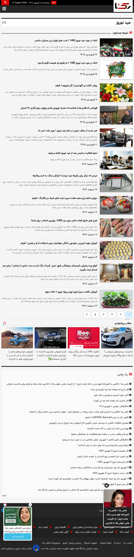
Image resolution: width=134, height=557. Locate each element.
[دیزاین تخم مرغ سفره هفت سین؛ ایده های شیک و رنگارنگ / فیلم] (116, 205)
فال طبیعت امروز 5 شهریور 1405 (113, 450)
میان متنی (109, 527)
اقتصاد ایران (60, 527)
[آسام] (36, 548)
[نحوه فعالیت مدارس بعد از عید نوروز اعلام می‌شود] (116, 160)
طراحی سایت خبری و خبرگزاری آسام (16, 548)
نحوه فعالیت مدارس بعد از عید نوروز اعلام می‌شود (72, 153)
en (53, 2)
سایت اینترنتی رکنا (90, 548)
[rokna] (123, 6)
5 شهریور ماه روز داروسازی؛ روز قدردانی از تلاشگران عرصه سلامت (99, 467)
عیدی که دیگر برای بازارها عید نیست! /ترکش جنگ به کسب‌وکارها (65, 175)
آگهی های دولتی (61, 532)
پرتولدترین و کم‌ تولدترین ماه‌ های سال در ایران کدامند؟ (103, 445)
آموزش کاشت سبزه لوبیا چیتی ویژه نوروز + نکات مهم (71, 292)
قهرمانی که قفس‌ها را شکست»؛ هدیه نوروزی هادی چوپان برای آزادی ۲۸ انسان (59, 108)
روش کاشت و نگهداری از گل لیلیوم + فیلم (76, 85)
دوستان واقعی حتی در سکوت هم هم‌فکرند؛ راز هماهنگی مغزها (100, 434)
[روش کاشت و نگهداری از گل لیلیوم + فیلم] (116, 92)
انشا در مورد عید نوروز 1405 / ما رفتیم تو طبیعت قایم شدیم (67, 63)
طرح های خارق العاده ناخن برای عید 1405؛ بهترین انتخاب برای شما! (64, 220)
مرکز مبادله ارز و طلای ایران (85, 527)
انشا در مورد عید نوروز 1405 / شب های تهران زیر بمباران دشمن (66, 40)
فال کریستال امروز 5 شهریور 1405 (113, 462)
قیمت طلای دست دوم (86, 532)
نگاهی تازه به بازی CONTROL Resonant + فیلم (107, 417)
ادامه (4, 495)
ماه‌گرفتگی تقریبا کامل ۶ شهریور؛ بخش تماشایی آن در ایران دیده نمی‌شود (95, 439)
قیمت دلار (43, 527)
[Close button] (30, 504)
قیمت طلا (124, 532)
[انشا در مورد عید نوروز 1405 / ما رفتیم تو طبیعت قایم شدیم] (116, 70)
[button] (4, 9)
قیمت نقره (108, 532)
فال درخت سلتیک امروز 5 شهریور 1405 (110, 473)
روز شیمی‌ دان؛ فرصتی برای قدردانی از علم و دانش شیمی (103, 456)
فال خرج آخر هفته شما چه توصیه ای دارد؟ (109, 389)
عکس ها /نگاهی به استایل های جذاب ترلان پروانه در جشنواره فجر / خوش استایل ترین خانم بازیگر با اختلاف (79, 411)
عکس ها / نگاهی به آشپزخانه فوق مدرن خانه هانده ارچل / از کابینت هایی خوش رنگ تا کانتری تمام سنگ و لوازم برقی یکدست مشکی (117, 517)
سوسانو (125, 527)
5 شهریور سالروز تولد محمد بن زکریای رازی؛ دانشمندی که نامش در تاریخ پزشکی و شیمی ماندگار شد (83, 489)
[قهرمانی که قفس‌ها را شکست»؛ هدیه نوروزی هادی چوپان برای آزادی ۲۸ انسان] (116, 115)
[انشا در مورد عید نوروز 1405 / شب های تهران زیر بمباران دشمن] (116, 47)
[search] (5, 2)
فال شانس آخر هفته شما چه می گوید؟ (111, 400)
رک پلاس (122, 375)
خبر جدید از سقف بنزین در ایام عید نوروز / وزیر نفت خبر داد (67, 130)
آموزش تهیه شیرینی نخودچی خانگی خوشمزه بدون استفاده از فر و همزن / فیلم (59, 243)
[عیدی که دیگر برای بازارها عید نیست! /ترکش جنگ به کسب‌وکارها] (116, 183)
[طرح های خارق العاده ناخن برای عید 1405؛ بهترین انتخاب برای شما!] (116, 227)
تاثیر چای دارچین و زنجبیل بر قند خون (111, 395)
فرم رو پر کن (18, 536)
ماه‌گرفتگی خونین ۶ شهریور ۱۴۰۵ (114, 406)
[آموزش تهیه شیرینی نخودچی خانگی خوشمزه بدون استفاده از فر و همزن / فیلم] (116, 250)
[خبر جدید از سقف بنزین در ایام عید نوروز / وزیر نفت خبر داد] (116, 137)
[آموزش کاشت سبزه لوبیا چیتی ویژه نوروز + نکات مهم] (116, 299)
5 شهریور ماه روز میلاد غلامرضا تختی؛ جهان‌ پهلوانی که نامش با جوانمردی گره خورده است (88, 478)
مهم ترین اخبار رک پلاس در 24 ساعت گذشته (108, 428)
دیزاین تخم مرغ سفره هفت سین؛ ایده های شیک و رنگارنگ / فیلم (64, 198)
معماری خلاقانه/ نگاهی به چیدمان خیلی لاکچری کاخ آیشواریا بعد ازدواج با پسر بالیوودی (89, 423)
